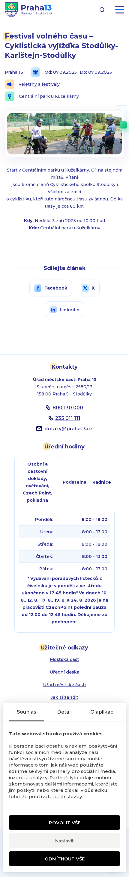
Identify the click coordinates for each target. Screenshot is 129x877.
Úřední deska (65, 672)
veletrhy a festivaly (39, 84)
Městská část (64, 659)
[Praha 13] (28, 9)
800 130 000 (67, 408)
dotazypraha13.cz (68, 429)
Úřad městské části (64, 684)
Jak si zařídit (64, 697)
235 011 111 (67, 418)
